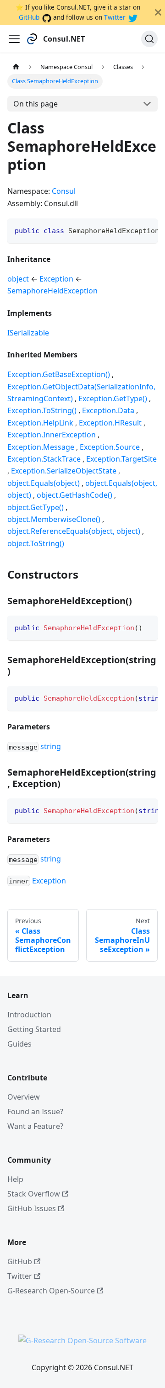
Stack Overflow (33, 1194)
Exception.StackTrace (44, 459)
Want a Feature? (35, 1126)
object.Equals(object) (43, 483)
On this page (35, 104)
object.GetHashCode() (74, 495)
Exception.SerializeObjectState (63, 471)
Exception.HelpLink (40, 423)
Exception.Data (108, 410)
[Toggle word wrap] (130, 230)
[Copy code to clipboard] (146, 230)
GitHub (29, 17)
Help (15, 1179)
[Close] (158, 12)
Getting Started (34, 1029)
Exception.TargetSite (121, 459)
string (50, 746)
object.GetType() (35, 507)
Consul (64, 191)
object (18, 279)
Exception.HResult (110, 423)
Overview (23, 1097)
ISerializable (28, 333)
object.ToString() (35, 543)
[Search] (149, 39)
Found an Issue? (35, 1111)
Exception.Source (110, 447)
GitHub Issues (31, 1208)
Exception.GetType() (112, 399)
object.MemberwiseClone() (53, 519)
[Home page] (16, 67)
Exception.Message (40, 447)
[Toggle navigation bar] (14, 39)
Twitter (115, 17)
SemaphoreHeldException (52, 291)
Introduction (29, 1015)
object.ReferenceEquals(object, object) (73, 531)
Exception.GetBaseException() (58, 374)
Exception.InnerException (51, 435)
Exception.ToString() (42, 410)
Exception (56, 279)
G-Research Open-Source (51, 1291)
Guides (19, 1044)
